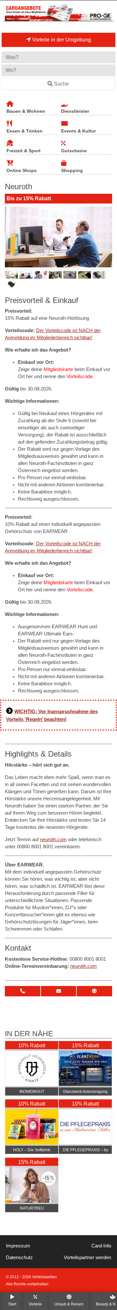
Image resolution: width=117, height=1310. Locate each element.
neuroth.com (53, 839)
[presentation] (11, 237)
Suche (61, 84)
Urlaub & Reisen (69, 1304)
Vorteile (35, 1304)
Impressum (18, 1245)
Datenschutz (19, 1257)
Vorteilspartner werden (87, 1257)
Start (12, 1304)
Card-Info (101, 1245)
